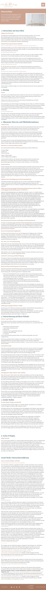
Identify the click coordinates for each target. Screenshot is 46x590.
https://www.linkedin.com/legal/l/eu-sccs (11, 576)
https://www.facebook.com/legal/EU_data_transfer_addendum (17, 550)
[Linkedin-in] (11, 587)
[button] (43, 5)
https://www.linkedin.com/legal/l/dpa (32, 575)
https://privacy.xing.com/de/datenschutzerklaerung (14, 563)
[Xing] (14, 587)
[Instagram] (16, 587)
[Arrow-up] (19, 587)
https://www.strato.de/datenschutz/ (10, 101)
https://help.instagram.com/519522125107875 (12, 551)
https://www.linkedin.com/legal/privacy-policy (12, 579)
